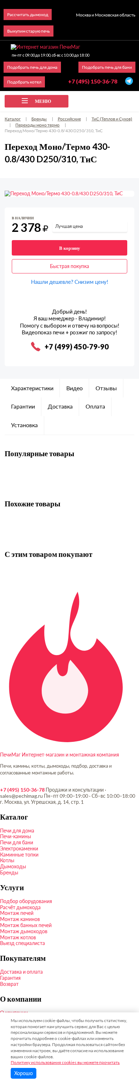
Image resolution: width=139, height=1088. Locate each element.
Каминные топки (19, 854)
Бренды (39, 118)
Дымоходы (13, 866)
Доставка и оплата (21, 972)
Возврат (9, 984)
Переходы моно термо (37, 125)
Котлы (7, 860)
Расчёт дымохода (20, 907)
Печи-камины (15, 836)
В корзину (69, 248)
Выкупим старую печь (28, 31)
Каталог (13, 118)
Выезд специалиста (22, 943)
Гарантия (10, 978)
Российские (69, 118)
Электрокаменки (19, 848)
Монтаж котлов (18, 937)
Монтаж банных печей (26, 925)
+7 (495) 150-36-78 (22, 790)
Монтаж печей (17, 913)
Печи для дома (17, 830)
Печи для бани (16, 842)
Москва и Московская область (105, 15)
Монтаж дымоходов (23, 931)
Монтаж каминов (20, 919)
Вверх (121, 1043)
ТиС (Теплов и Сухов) (112, 118)
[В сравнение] (123, 219)
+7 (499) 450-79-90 (77, 346)
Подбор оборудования (26, 901)
